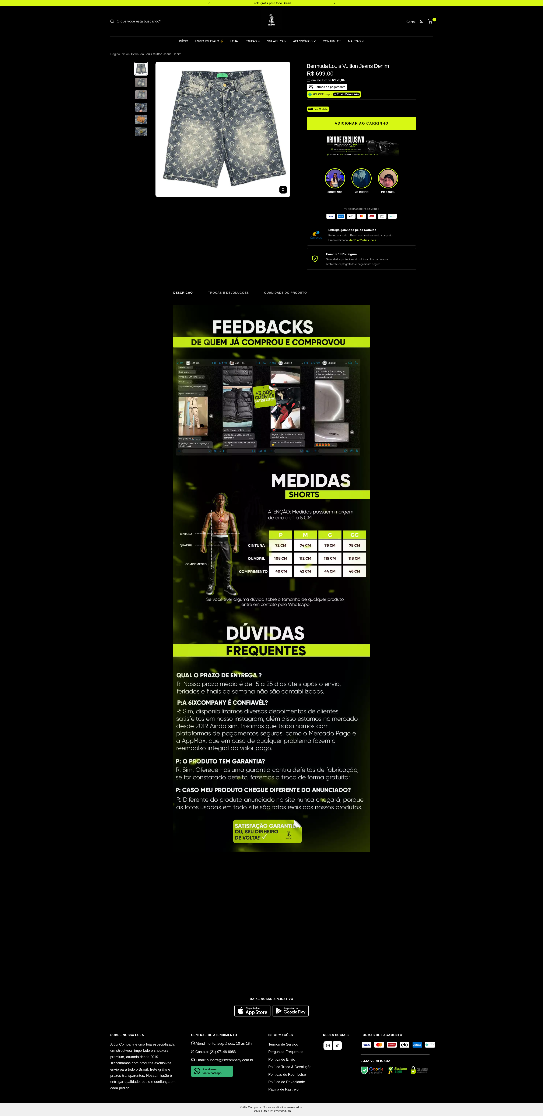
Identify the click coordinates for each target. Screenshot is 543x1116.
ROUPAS (251, 41)
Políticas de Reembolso (287, 1074)
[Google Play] (291, 1015)
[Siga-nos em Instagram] (328, 1045)
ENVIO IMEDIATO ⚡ (209, 41)
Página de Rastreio (283, 1089)
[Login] (421, 21)
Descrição (183, 292)
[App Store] (253, 1015)
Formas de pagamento (329, 86)
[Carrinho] (430, 21)
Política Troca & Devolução (289, 1067)
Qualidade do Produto (285, 292)
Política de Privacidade (286, 1082)
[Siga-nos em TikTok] (337, 1045)
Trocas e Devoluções (228, 292)
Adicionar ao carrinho (361, 123)
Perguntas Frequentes (285, 1052)
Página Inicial (119, 54)
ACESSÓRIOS (302, 41)
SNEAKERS (275, 41)
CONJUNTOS (332, 41)
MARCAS (354, 41)
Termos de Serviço (283, 1044)
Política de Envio (281, 1059)
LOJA (234, 41)
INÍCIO (183, 41)
